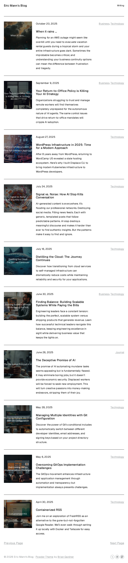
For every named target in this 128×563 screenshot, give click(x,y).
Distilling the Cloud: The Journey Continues (59, 258)
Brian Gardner (66, 556)
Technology (117, 23)
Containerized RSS (49, 509)
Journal (119, 352)
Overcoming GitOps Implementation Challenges (60, 466)
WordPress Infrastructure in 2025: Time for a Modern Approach (63, 146)
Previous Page (13, 543)
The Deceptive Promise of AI (55, 360)
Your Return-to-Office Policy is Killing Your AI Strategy (62, 92)
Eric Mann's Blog (15, 5)
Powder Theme (44, 556)
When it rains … (46, 31)
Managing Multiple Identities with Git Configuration (62, 417)
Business (104, 23)
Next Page (117, 543)
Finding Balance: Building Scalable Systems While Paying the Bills (60, 303)
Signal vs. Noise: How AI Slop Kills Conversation (59, 196)
